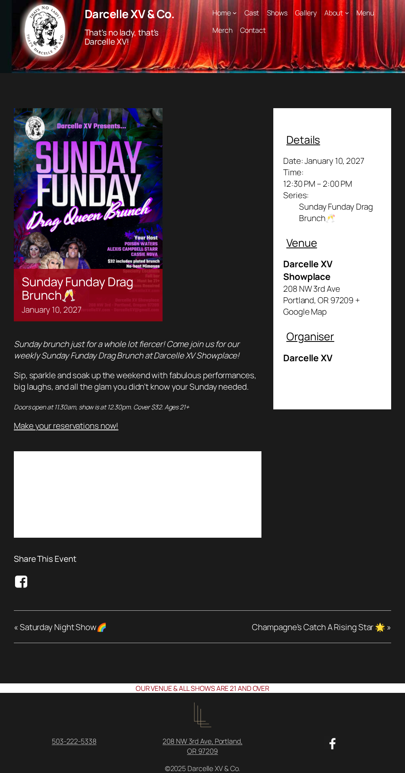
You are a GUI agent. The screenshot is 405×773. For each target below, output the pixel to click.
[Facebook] (22, 581)
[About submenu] (347, 13)
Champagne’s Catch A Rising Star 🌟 (321, 626)
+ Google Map (321, 306)
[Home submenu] (235, 13)
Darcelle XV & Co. (130, 14)
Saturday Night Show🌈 (60, 626)
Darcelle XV (308, 358)
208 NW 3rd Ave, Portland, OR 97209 (202, 746)
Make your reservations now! (66, 425)
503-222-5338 (74, 741)
